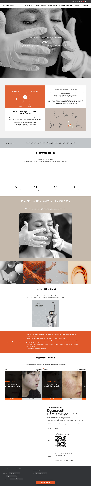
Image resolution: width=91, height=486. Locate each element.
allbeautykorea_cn (40, 473)
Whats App (74, 1)
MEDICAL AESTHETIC (76, 5)
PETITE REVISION (61, 5)
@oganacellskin (62, 433)
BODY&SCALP (68, 5)
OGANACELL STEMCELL (35, 5)
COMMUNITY (84, 5)
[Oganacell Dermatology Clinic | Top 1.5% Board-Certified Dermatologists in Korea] (8, 5)
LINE (77, 1)
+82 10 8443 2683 (65, 434)
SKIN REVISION (44, 5)
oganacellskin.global (16, 478)
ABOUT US (27, 5)
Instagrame (79, 1)
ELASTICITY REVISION (52, 5)
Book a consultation (45, 482)
